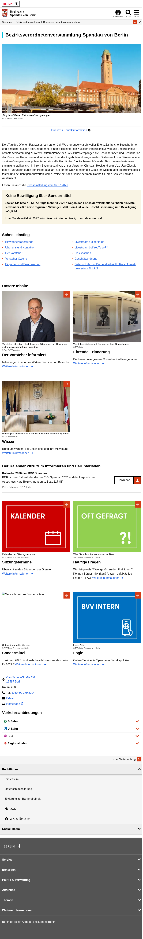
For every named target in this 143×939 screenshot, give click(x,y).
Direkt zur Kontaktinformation (69, 130)
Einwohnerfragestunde (19, 241)
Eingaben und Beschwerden (22, 264)
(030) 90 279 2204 (23, 692)
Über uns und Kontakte (19, 247)
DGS (13, 808)
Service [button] (7, 859)
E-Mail (10, 698)
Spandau (7, 22)
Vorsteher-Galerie (16, 258)
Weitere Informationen (16, 366)
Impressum (11, 779)
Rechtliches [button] (10, 769)
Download (124, 480)
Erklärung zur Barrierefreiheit (22, 798)
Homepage (13, 704)
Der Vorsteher (13, 253)
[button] (137, 22)
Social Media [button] (11, 829)
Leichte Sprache (19, 818)
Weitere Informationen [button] (17, 910)
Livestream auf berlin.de (89, 241)
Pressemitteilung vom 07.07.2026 (47, 185)
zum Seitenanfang (124, 759)
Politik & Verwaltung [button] (16, 880)
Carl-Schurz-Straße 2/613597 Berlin (20, 679)
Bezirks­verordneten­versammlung (61, 22)
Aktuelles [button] (8, 890)
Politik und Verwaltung (28, 22)
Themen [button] (7, 900)
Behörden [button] (9, 869)
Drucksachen (83, 253)
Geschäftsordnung (86, 258)
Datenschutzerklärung (18, 788)
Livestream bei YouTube (90, 247)
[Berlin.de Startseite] (11, 4)
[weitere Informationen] (4, 13)
